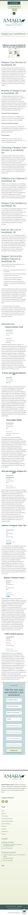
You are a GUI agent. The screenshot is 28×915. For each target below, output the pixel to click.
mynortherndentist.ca (10, 340)
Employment (4, 831)
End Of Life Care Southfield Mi (14, 47)
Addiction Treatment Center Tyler (14, 526)
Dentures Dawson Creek (14, 327)
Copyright (19, 906)
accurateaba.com (9, 380)
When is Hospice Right (7, 821)
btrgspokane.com (9, 594)
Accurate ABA (15, 391)
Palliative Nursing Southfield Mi (14, 45)
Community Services (6, 818)
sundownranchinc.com (10, 542)
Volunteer (3, 829)
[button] (14, 3)
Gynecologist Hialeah (14, 420)
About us (3, 813)
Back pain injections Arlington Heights (14, 471)
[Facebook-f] (13, 10)
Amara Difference (5, 823)
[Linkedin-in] (16, 10)
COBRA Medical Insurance (14, 634)
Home (3, 810)
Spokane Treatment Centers (14, 578)
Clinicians (3, 826)
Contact (3, 834)
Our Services (4, 816)
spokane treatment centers (13, 629)
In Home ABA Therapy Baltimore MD (14, 373)
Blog (7, 342)
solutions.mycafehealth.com (12, 650)
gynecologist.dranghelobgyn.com (13, 433)
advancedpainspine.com (11, 487)
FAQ (10, 342)
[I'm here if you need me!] (24, 911)
